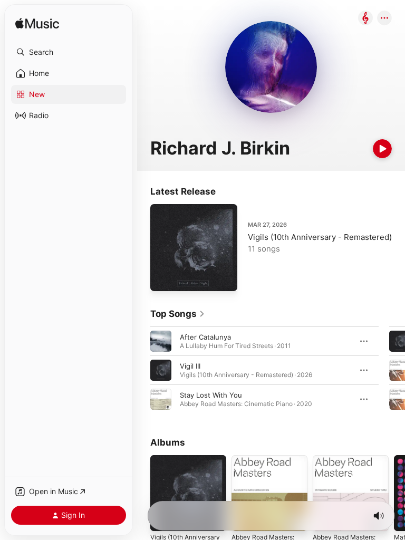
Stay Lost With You (211, 395)
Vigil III (190, 366)
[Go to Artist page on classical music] (365, 19)
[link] (177, 314)
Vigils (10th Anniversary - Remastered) (320, 237)
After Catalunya (205, 337)
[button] (69, 52)
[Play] (382, 148)
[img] (37, 24)
